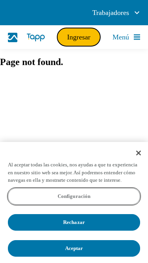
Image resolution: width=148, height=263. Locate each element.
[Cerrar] (138, 153)
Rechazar (74, 222)
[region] (74, 202)
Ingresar (78, 37)
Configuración (74, 196)
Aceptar (74, 248)
